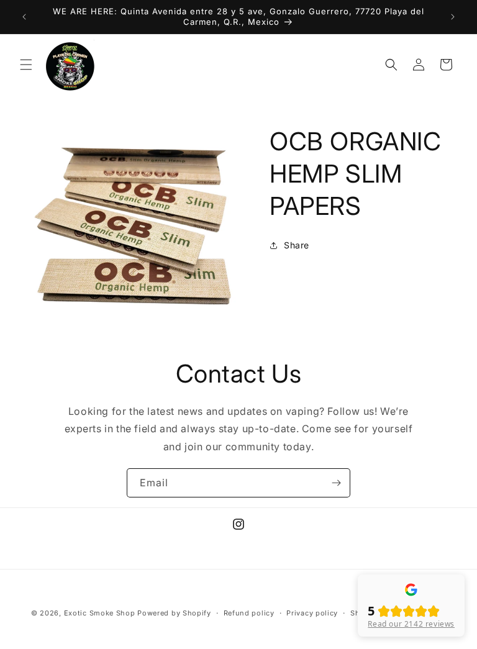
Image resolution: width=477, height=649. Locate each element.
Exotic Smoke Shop (99, 613)
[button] (26, 64)
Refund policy (249, 613)
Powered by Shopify (174, 613)
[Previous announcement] (24, 16)
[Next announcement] (452, 16)
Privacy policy (312, 613)
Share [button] (296, 245)
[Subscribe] (336, 482)
